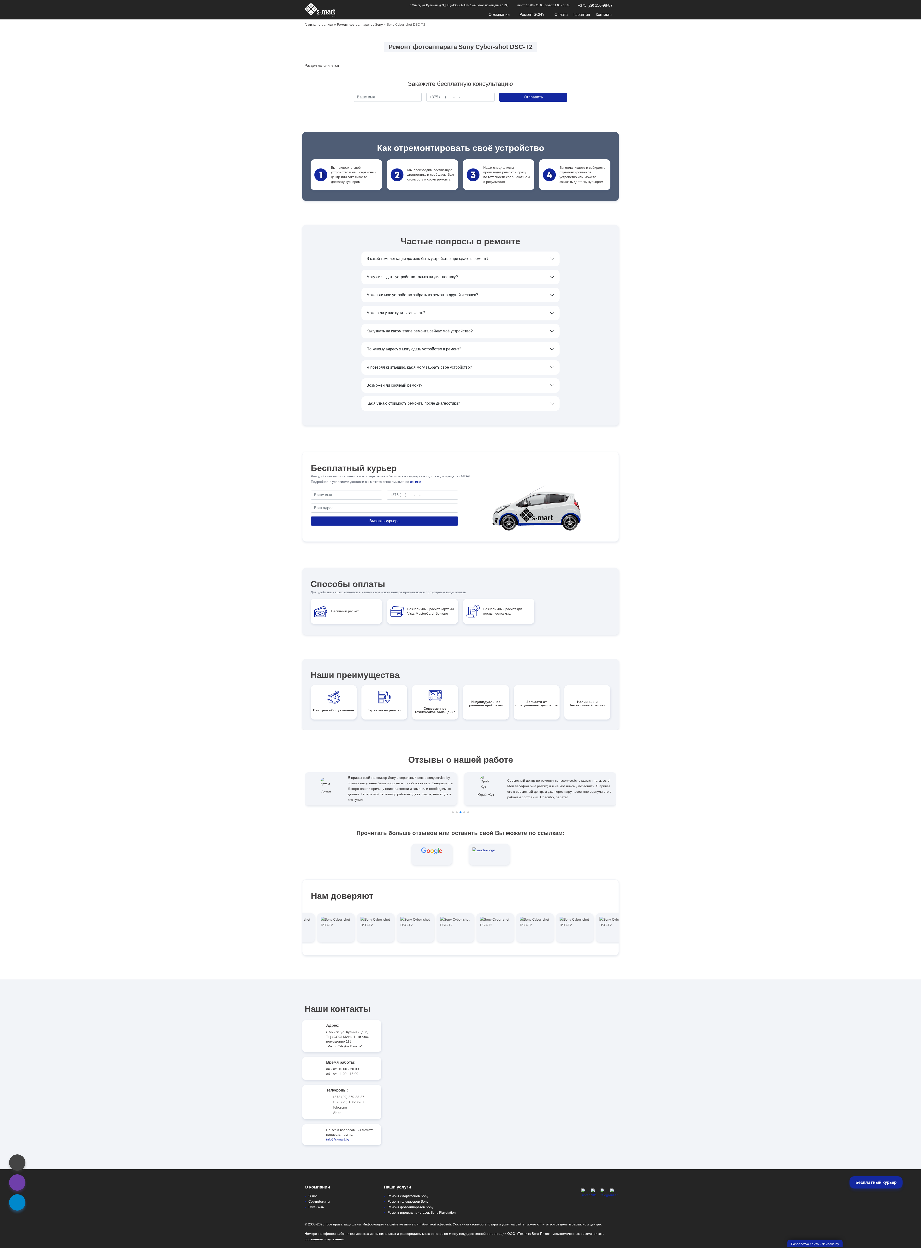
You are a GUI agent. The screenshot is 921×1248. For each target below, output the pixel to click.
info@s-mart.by (337, 1139)
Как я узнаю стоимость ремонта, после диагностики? (413, 403)
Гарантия (581, 14)
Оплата (561, 14)
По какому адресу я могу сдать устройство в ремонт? (413, 349)
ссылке (415, 482)
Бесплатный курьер (876, 1182)
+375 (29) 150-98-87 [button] (595, 5)
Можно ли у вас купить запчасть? (395, 313)
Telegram (340, 1107)
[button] (453, 812)
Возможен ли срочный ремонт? (394, 385)
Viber (337, 1113)
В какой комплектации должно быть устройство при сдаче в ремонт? (427, 259)
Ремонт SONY (532, 14)
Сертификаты (319, 1201)
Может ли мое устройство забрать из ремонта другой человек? (422, 295)
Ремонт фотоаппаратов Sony (360, 24)
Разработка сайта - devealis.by (815, 1244)
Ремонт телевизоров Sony (408, 1201)
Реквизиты (316, 1207)
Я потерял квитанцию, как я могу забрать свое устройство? (419, 367)
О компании (499, 14)
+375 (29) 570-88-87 (348, 1097)
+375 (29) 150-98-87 (348, 1102)
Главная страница (319, 24)
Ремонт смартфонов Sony (408, 1196)
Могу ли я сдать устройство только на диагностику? (412, 277)
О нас (313, 1196)
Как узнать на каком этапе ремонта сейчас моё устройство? (419, 331)
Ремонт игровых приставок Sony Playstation (422, 1212)
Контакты (604, 14)
